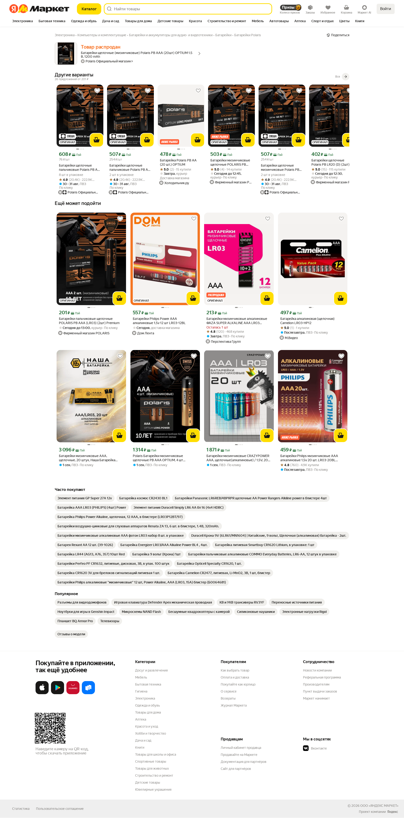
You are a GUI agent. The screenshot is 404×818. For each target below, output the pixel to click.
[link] (85, 498)
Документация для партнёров (244, 762)
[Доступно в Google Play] (57, 693)
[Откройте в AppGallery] (72, 693)
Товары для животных (152, 768)
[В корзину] (97, 140)
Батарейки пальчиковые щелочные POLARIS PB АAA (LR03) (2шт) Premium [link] (89, 321)
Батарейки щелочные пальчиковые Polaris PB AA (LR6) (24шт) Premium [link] (129, 168)
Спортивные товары (150, 761)
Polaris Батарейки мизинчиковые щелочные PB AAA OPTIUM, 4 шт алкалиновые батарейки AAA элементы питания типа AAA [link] (163, 458)
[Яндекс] (392, 812)
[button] (335, 748)
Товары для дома (148, 712)
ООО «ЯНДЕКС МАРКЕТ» (379, 805)
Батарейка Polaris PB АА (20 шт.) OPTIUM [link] (178, 162)
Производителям (316, 684)
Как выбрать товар (235, 670)
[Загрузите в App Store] (42, 693)
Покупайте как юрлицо (238, 684)
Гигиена (141, 691)
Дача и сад (143, 740)
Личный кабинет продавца (241, 748)
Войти (385, 9)
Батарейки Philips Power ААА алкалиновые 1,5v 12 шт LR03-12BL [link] (159, 321)
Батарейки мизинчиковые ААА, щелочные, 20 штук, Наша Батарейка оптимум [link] (87, 458)
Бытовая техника (148, 684)
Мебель (141, 677)
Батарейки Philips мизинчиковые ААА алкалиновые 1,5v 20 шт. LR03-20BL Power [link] (309, 458)
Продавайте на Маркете (239, 755)
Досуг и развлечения (151, 670)
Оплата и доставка (235, 677)
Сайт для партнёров (236, 769)
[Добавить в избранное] (97, 90)
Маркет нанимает (316, 698)
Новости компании (317, 670)
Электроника (145, 698)
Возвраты (228, 698)
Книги (139, 747)
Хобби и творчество (150, 733)
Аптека (140, 719)
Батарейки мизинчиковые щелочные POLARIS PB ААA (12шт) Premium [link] (230, 162)
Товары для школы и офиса (155, 754)
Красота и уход (146, 726)
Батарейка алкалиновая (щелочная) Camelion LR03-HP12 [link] (307, 321)
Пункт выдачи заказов (320, 691)
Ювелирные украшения (153, 789)
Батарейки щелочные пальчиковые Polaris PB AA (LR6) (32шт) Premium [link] (79, 168)
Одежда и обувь (147, 705)
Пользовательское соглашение (60, 809)
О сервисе (229, 691)
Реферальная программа (322, 677)
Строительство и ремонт (154, 775)
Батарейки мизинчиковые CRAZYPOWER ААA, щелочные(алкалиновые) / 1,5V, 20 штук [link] (237, 458)
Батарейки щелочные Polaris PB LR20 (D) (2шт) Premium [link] (330, 162)
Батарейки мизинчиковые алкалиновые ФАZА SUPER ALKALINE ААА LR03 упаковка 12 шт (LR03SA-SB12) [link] (236, 321)
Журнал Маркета (234, 705)
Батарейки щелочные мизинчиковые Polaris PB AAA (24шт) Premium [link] (280, 168)
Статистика (20, 809)
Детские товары (147, 782)
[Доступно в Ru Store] (88, 693)
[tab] (22, 21)
